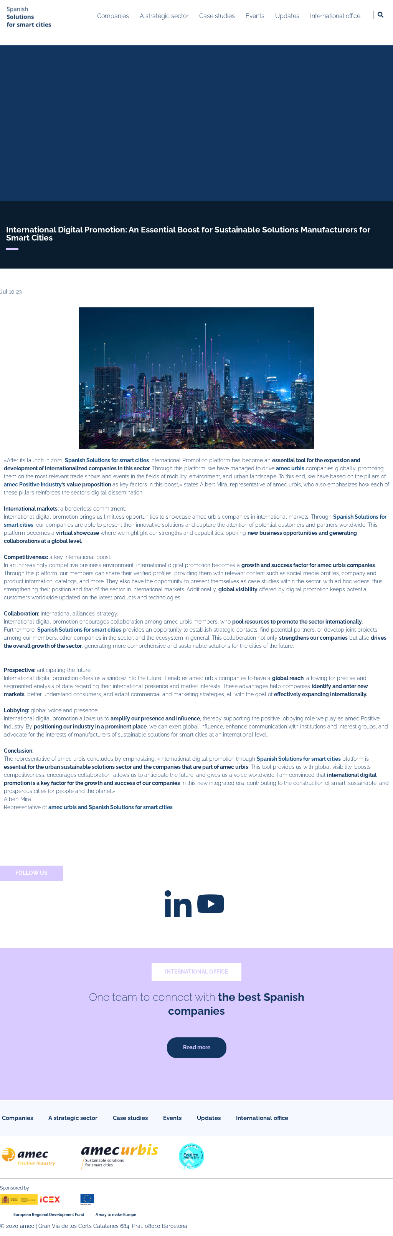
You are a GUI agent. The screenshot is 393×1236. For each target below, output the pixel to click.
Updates (209, 1118)
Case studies (130, 1118)
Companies (17, 1118)
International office (262, 1118)
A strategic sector (72, 1118)
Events (172, 1118)
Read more (196, 1047)
